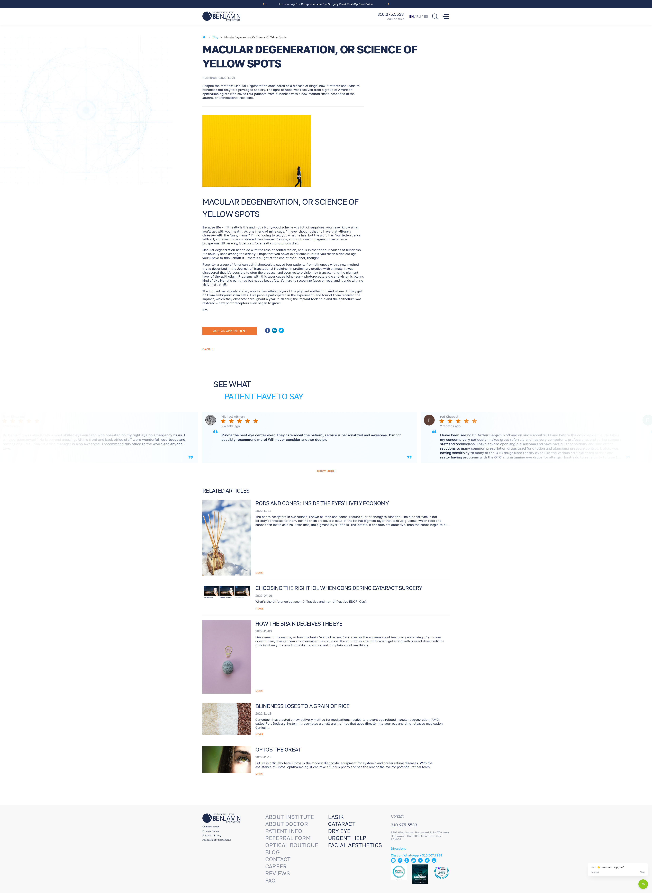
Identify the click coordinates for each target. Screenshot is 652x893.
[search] (435, 16)
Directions (398, 848)
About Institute (289, 817)
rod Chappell (449, 416)
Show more (326, 471)
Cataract (342, 824)
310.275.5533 (390, 14)
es (426, 16)
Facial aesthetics (355, 845)
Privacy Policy (210, 830)
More (259, 572)
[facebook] (267, 331)
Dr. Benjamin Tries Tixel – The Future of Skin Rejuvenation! (326, 4)
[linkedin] (274, 331)
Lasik (336, 817)
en (411, 16)
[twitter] (281, 331)
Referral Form (288, 838)
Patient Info (283, 831)
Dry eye (339, 831)
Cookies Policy (211, 826)
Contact (278, 859)
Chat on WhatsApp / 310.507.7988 (416, 855)
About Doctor (286, 824)
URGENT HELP (347, 838)
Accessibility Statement (216, 839)
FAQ (270, 880)
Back (206, 349)
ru (418, 16)
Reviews (277, 873)
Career (276, 866)
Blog (215, 37)
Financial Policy (211, 835)
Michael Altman (233, 416)
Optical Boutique (291, 845)
